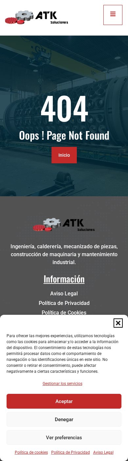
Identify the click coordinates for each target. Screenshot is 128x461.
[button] (118, 323)
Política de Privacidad (70, 452)
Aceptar (64, 401)
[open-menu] (112, 15)
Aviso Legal (103, 452)
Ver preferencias (64, 438)
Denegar (64, 419)
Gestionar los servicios (62, 383)
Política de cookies (31, 452)
